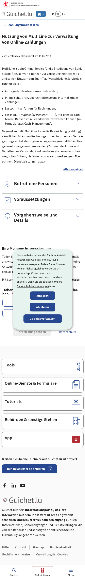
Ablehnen (42, 307)
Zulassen (42, 296)
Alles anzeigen (73, 169)
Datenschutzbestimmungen (33, 286)
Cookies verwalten (42, 318)
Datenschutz (67, 332)
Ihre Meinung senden (32, 332)
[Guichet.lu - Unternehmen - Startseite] (17, 14)
